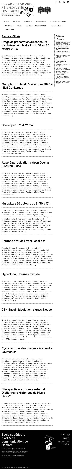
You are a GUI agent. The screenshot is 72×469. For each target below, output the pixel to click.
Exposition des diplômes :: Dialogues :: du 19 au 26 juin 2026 (63, 56)
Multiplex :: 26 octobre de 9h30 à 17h (26, 203)
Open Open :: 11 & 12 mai (17, 125)
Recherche (28, 22)
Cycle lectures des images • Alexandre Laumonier (27, 350)
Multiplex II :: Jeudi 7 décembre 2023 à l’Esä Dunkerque (27, 85)
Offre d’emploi (9, 30)
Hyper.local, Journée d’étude (21, 274)
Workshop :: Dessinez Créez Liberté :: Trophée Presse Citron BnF (62, 73)
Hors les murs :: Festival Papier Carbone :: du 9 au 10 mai (62, 78)
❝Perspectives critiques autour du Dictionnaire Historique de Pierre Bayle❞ (24, 393)
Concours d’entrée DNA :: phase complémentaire (62, 52)
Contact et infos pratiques (36, 26)
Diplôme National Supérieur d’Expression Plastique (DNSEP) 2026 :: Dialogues (63, 43)
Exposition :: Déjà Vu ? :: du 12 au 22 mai (63, 65)
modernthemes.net (23, 467)
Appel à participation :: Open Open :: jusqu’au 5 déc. (25, 164)
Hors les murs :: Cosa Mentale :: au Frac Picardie (63, 69)
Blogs (19, 26)
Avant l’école (41, 22)
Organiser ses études (58, 22)
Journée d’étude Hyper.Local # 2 (23, 241)
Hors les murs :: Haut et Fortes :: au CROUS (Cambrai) (62, 61)
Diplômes (16, 22)
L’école (6, 22)
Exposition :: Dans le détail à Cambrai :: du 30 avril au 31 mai (63, 82)
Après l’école (9, 26)
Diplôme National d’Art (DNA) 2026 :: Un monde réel (62, 48)
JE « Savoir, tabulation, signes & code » (27, 311)
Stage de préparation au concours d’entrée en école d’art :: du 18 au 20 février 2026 (25, 45)
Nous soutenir (56, 26)
